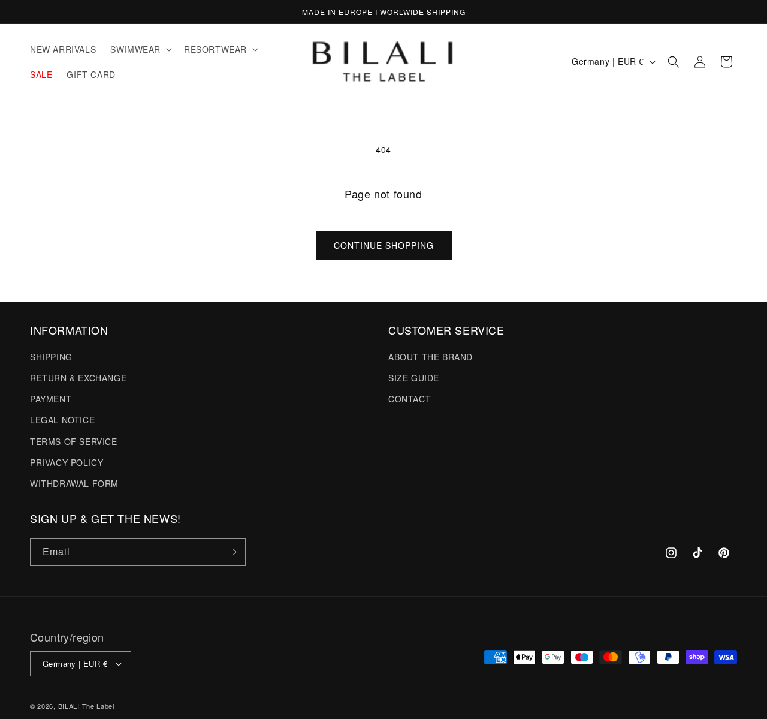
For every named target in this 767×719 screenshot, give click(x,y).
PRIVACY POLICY (66, 462)
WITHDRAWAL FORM (74, 483)
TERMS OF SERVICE (73, 441)
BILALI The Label (86, 706)
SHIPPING (51, 356)
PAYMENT (50, 398)
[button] (140, 49)
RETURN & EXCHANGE (78, 377)
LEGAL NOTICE (62, 419)
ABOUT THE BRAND (430, 356)
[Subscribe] (232, 552)
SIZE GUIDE (413, 377)
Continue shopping (384, 245)
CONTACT (409, 398)
